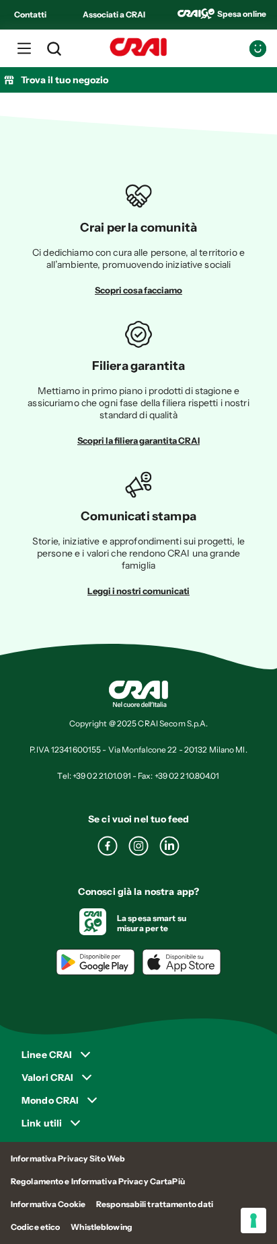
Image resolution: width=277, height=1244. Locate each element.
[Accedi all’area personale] (257, 48)
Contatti (30, 14)
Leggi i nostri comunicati (138, 590)
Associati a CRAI (114, 14)
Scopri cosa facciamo (138, 290)
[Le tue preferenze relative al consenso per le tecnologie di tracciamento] (253, 1220)
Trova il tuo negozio (64, 80)
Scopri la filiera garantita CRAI (138, 440)
